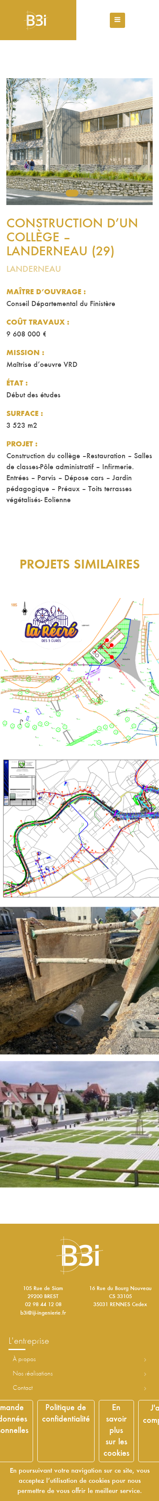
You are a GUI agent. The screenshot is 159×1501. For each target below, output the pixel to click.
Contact (23, 1388)
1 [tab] (72, 193)
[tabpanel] (79, 141)
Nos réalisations (33, 1374)
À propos (24, 1359)
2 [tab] (90, 193)
